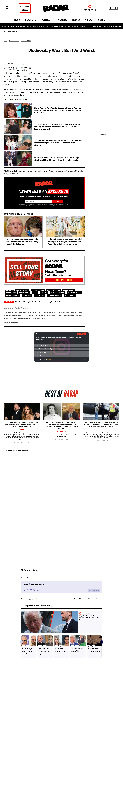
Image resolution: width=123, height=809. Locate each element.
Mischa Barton (53, 290)
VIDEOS (88, 20)
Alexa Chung (68, 290)
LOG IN (114, 8)
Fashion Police (14, 41)
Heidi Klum (27, 295)
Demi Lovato (24, 292)
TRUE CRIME (61, 20)
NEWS (17, 20)
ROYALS (76, 20)
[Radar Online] (56, 8)
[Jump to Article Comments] (5, 68)
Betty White (70, 295)
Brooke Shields (54, 295)
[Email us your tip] (25, 12)
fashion (44, 292)
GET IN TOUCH (64, 280)
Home (5, 41)
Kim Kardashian (12, 295)
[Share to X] (18, 68)
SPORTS (101, 20)
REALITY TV (30, 20)
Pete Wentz (39, 295)
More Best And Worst (11, 322)
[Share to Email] (31, 68)
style (35, 292)
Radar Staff (10, 63)
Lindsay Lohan (38, 290)
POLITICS (46, 20)
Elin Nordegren (57, 292)
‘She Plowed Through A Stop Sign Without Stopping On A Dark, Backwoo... (40, 302)
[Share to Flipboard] (24, 68)
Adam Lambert (26, 41)
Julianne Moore (74, 292)
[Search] (6, 9)
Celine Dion (11, 292)
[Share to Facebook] (11, 68)
